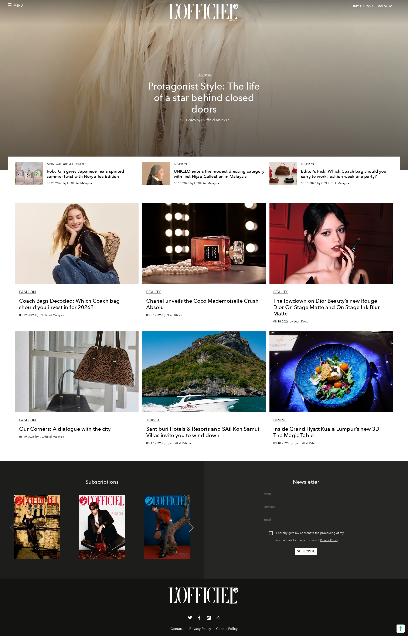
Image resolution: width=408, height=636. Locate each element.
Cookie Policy (227, 629)
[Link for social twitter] (190, 618)
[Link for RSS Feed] (218, 618)
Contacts (177, 629)
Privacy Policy (329, 540)
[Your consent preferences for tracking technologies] (401, 629)
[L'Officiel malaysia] (204, 12)
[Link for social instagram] (209, 618)
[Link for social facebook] (199, 618)
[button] (191, 528)
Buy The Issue (364, 6)
